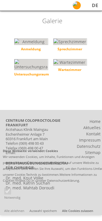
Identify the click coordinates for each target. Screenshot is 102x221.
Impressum (90, 140)
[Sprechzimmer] (69, 45)
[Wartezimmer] (69, 66)
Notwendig (12, 197)
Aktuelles (92, 127)
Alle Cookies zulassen (77, 211)
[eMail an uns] (77, 5)
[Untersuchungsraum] (30, 69)
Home (95, 121)
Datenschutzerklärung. (63, 180)
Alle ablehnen (14, 211)
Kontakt (93, 133)
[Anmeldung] (30, 45)
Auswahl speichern (43, 211)
